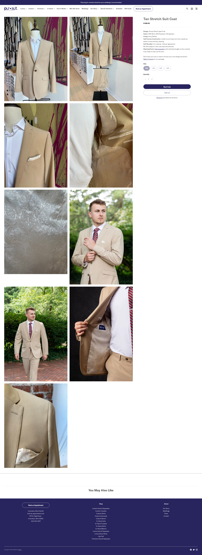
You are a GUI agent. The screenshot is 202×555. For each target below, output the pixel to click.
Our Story (93, 9)
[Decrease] (145, 79)
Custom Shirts (101, 513)
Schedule (119, 9)
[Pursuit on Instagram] (197, 550)
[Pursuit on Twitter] (194, 550)
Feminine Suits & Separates (101, 539)
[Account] (192, 8)
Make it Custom (148, 59)
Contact (166, 516)
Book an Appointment (143, 9)
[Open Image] (35, 59)
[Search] (187, 8)
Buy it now (167, 87)
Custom (31, 9)
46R (167, 68)
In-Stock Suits (101, 521)
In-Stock (50, 9)
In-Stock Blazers (100, 529)
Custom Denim (101, 519)
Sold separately (160, 49)
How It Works (61, 9)
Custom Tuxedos (100, 511)
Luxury (22, 9)
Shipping (159, 98)
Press (166, 513)
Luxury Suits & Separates (101, 531)
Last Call (101, 536)
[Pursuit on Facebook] (191, 550)
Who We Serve (75, 9)
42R (153, 68)
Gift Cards (127, 9)
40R (146, 68)
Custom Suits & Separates (101, 508)
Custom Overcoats (101, 516)
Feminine (40, 9)
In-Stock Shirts (101, 526)
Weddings (85, 9)
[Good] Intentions (106, 9)
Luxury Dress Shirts (101, 534)
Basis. (20, 549)
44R (160, 68)
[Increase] (152, 79)
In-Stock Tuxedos (101, 524)
